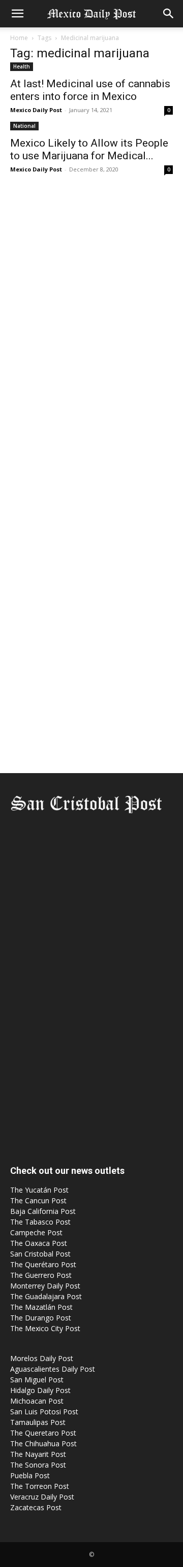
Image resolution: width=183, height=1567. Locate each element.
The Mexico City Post (45, 1328)
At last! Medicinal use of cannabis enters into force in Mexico (90, 90)
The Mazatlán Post (41, 1307)
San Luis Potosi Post (44, 1411)
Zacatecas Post (36, 1507)
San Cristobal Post (40, 1254)
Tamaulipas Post (38, 1422)
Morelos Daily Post (41, 1358)
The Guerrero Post (41, 1275)
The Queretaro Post (43, 1433)
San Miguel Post (37, 1379)
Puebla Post (30, 1475)
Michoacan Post (37, 1401)
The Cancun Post (38, 1200)
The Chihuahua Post (43, 1443)
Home (19, 37)
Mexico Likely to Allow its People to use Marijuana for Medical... (89, 149)
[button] (17, 13)
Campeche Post (36, 1232)
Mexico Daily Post (36, 110)
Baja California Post (43, 1211)
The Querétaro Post (43, 1264)
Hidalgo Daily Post (40, 1390)
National (24, 125)
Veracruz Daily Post (42, 1497)
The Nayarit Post (38, 1454)
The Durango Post (40, 1317)
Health (21, 66)
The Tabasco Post (40, 1222)
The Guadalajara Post (46, 1296)
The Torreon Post (39, 1486)
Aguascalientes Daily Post (52, 1369)
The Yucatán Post (39, 1190)
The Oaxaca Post (38, 1243)
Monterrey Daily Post (45, 1286)
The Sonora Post (38, 1465)
